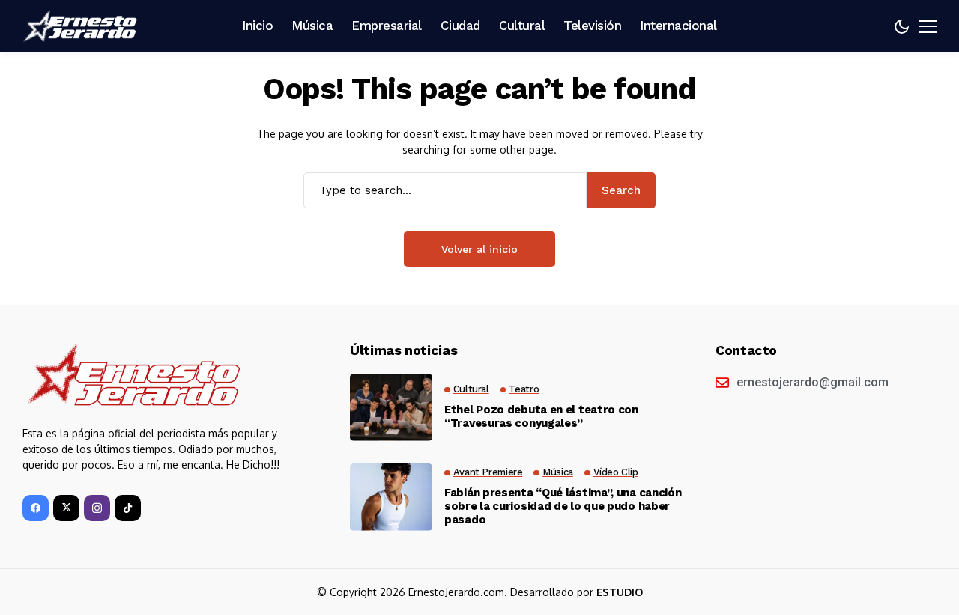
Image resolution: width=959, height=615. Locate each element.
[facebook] (35, 508)
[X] (66, 508)
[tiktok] (128, 508)
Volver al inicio (479, 249)
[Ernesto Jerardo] (82, 26)
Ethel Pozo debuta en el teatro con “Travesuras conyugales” (541, 416)
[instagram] (97, 508)
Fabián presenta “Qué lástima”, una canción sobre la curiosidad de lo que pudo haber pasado (562, 506)
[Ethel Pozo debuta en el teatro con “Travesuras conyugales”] (391, 407)
